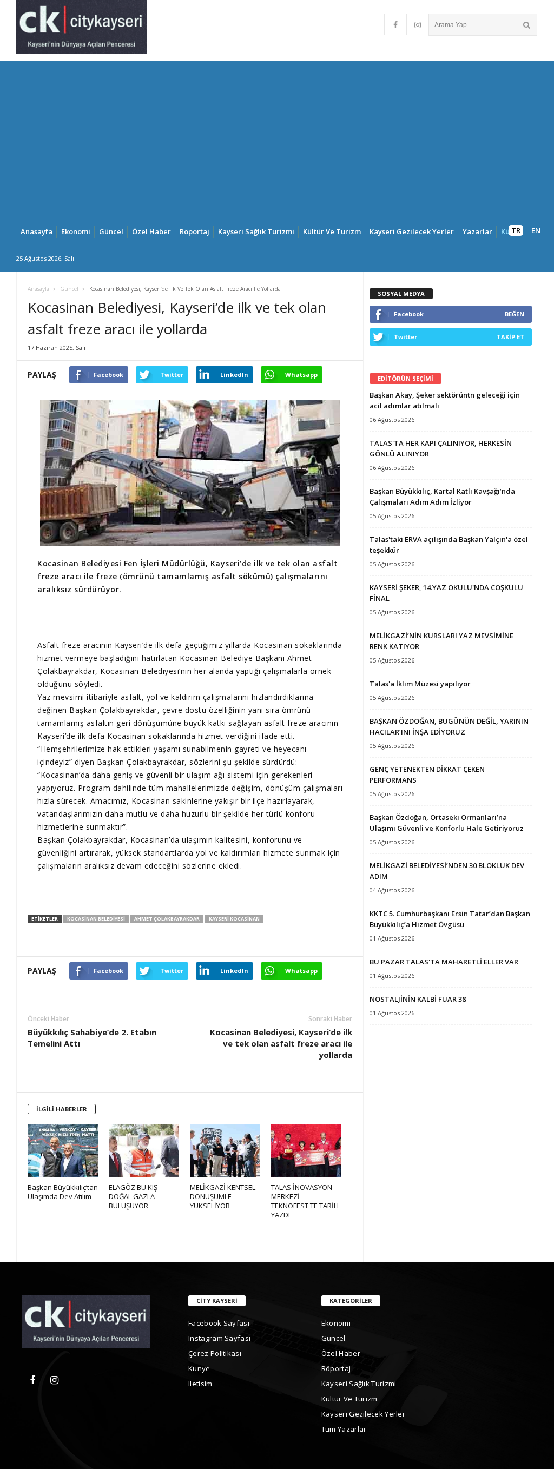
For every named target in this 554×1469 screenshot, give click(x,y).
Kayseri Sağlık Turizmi (256, 231)
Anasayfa (36, 231)
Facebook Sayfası (218, 1323)
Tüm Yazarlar (344, 1429)
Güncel (111, 231)
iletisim (200, 1383)
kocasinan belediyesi (96, 918)
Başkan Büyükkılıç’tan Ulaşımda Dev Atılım (63, 1192)
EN (535, 230)
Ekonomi (75, 231)
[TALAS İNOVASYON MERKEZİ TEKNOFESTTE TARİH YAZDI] (311, 1153)
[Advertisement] (277, 137)
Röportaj (194, 231)
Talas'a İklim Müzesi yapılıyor (420, 684)
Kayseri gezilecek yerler (412, 231)
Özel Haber (151, 231)
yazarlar (477, 231)
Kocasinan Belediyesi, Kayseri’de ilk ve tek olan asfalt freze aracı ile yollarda (281, 1043)
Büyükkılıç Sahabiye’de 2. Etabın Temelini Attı (92, 1038)
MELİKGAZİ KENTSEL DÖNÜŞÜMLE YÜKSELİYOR (222, 1196)
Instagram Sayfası (219, 1338)
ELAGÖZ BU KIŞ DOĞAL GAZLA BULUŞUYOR (133, 1196)
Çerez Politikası (214, 1353)
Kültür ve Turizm (332, 231)
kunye (199, 1368)
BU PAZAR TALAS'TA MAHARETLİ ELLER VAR (444, 962)
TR (515, 230)
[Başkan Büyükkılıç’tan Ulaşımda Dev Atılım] (68, 1153)
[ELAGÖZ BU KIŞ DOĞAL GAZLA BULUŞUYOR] (149, 1153)
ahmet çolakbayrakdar (167, 918)
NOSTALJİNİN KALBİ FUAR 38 (418, 999)
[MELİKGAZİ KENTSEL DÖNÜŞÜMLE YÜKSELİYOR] (230, 1153)
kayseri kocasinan (234, 918)
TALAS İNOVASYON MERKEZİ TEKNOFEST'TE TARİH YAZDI (305, 1201)
